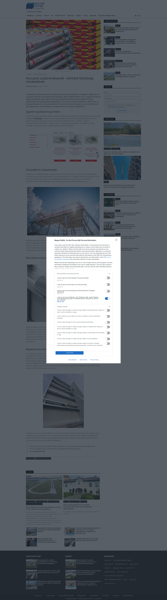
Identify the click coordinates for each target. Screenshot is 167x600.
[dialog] (83, 300)
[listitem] (83, 274)
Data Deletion (72, 360)
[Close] (117, 240)
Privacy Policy (94, 360)
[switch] (107, 278)
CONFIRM (69, 353)
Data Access (83, 360)
